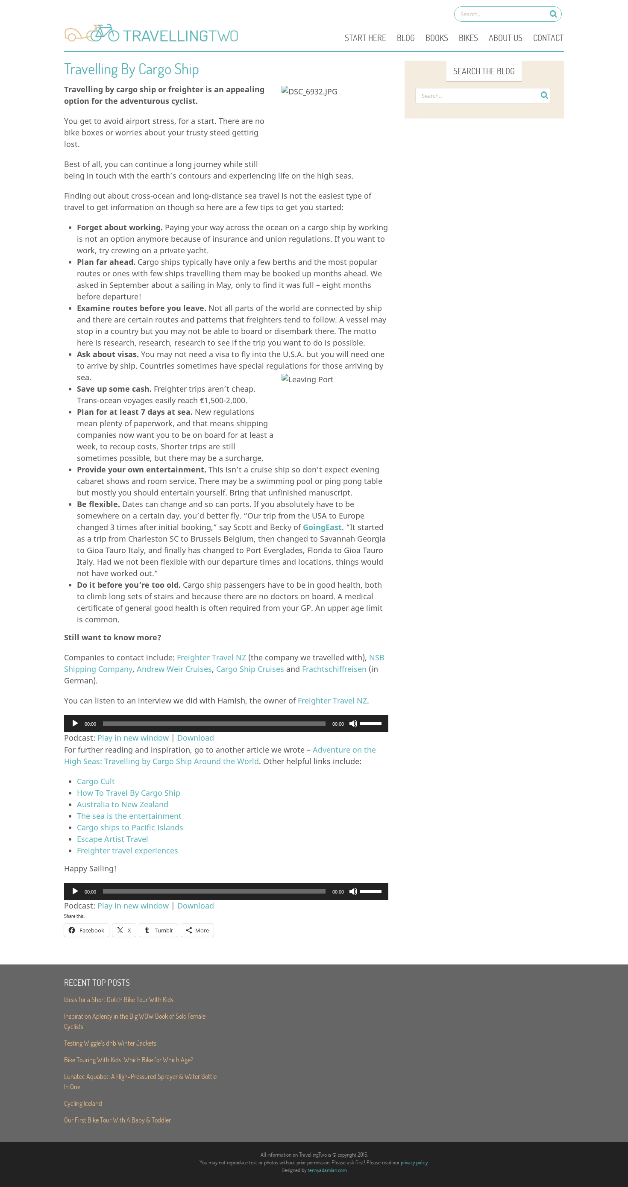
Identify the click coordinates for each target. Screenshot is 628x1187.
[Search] (553, 14)
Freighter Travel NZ (211, 657)
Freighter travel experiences (127, 850)
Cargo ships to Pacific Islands (130, 827)
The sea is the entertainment (129, 816)
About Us (505, 37)
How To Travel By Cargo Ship (128, 793)
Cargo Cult (96, 781)
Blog (406, 37)
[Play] (75, 723)
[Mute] (353, 723)
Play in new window (133, 738)
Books (437, 37)
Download (195, 738)
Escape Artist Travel (112, 839)
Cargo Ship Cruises (250, 669)
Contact (548, 37)
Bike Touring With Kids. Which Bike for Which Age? (128, 1059)
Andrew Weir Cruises (174, 669)
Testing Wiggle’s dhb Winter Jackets (110, 1042)
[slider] (372, 722)
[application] (226, 723)
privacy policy (414, 1162)
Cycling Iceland (83, 1103)
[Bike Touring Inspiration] (154, 41)
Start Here (365, 37)
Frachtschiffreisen (334, 669)
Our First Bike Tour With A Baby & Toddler (117, 1119)
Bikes (468, 37)
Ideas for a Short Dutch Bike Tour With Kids (118, 999)
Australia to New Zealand (122, 804)
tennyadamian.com (327, 1170)
